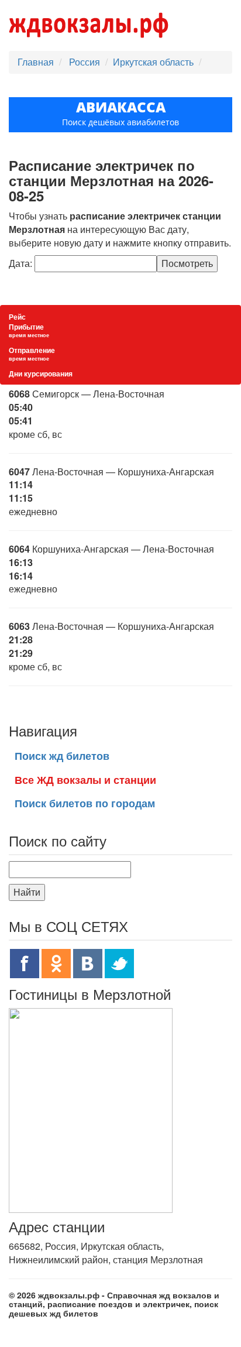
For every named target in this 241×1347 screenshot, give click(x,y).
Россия (85, 61)
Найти (26, 892)
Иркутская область (153, 61)
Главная (36, 61)
